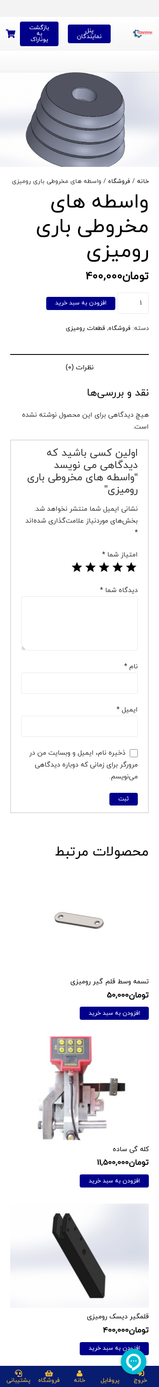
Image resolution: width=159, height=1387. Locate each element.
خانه (143, 181)
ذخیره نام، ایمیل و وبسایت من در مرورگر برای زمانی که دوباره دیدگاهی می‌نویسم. (83, 764)
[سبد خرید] (10, 34)
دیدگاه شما (119, 590)
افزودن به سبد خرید (80, 303)
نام (131, 666)
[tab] (79, 367)
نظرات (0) (80, 367)
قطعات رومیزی (85, 328)
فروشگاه (119, 181)
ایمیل (127, 709)
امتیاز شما (120, 554)
